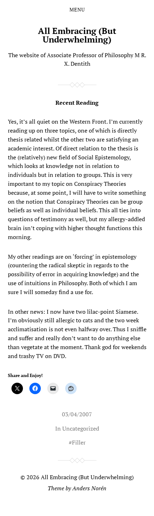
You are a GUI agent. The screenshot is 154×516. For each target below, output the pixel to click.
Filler (79, 442)
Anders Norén (89, 488)
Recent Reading (77, 102)
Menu (77, 9)
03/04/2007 (77, 414)
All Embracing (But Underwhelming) (77, 35)
